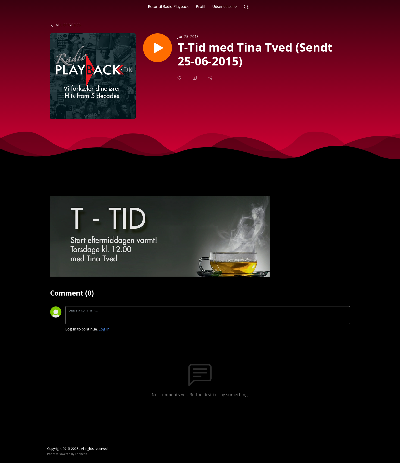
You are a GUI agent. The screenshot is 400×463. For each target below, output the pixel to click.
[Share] (210, 77)
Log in (104, 329)
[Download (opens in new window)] (195, 77)
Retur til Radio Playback (168, 6)
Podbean (81, 454)
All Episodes (68, 25)
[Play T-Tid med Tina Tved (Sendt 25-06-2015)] (157, 47)
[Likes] (180, 77)
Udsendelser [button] (223, 6)
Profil (200, 6)
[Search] (246, 6)
